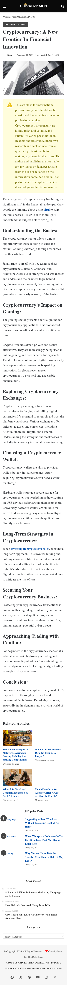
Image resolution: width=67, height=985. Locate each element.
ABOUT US (12, 962)
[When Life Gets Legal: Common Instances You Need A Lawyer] (17, 777)
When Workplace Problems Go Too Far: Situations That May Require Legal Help (44, 839)
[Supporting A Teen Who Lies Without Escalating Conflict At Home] (12, 824)
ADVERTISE (26, 962)
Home (8, 16)
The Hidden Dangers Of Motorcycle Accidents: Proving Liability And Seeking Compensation (16, 754)
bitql (47, 209)
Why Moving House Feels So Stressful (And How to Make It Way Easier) (44, 857)
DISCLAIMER (54, 968)
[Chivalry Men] (33, 6)
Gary (9, 55)
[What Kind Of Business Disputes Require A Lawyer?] (49, 738)
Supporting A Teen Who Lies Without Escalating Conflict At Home (42, 822)
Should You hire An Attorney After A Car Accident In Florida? (46, 792)
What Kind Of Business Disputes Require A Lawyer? (48, 753)
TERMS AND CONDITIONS (30, 968)
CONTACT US (42, 962)
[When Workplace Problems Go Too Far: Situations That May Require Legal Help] (12, 841)
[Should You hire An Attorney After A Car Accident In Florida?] (49, 777)
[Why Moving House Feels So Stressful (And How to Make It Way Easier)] (12, 858)
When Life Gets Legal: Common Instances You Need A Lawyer (15, 792)
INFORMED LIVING (24, 16)
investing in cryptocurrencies (30, 548)
